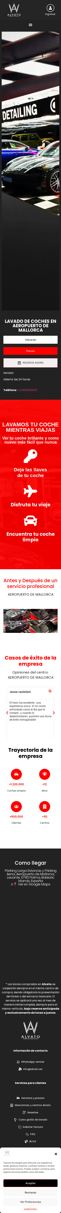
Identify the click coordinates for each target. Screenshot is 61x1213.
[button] (56, 1154)
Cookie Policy (30, 1209)
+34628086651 (27, 390)
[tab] (30, 363)
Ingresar (50, 14)
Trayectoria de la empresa (30, 753)
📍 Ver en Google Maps (31, 884)
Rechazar (30, 1192)
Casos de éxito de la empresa (30, 661)
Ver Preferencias (30, 1201)
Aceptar (31, 1183)
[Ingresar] (50, 8)
